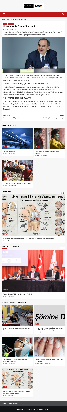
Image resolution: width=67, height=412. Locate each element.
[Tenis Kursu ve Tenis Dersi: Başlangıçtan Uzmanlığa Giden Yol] (17, 347)
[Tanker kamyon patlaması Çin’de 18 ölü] (17, 170)
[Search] (63, 13)
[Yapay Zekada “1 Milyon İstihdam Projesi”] (33, 271)
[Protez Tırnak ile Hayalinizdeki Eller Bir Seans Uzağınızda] (49, 347)
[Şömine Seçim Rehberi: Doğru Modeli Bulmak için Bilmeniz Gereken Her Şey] (49, 315)
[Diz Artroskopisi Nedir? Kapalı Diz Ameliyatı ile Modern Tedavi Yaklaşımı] (33, 215)
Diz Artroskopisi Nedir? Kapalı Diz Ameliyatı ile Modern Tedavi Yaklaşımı (28, 238)
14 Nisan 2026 (12, 240)
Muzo (6, 29)
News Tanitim (40, 363)
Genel (5, 323)
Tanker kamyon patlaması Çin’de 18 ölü (17, 183)
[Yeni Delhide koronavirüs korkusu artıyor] (49, 138)
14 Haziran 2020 (44, 155)
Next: (53, 117)
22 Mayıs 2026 (12, 363)
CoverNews (39, 409)
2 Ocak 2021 (12, 153)
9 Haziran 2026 (44, 332)
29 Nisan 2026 (48, 363)
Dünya (5, 23)
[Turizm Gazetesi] (17, 138)
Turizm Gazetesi (9, 151)
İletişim (4, 403)
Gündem (6, 289)
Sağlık (5, 234)
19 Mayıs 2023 (12, 296)
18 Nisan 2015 (13, 29)
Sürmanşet (10, 23)
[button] (4, 14)
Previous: (14, 117)
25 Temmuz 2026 (12, 332)
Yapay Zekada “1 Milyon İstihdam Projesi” (17, 294)
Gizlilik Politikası (13, 403)
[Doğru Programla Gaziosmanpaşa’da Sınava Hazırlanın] (17, 315)
